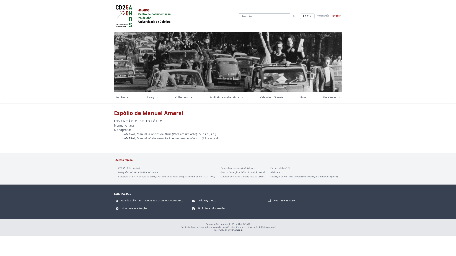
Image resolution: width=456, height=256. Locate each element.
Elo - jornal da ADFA (280, 168)
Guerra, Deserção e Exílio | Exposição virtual (243, 172)
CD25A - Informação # (129, 168)
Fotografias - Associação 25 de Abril (238, 168)
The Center (330, 97)
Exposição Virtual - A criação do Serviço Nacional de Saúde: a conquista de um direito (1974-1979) (166, 176)
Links (303, 97)
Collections (182, 97)
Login (307, 16)
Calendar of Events (271, 97)
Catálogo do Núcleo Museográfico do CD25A (243, 176)
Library (150, 97)
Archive (120, 97)
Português (323, 15)
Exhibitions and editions (225, 97)
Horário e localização (134, 208)
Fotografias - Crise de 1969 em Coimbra (138, 172)
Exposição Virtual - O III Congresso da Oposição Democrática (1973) (304, 176)
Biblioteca (275, 172)
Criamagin (237, 229)
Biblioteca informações (212, 208)
